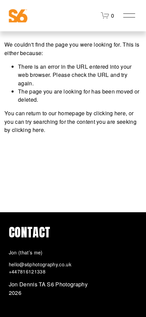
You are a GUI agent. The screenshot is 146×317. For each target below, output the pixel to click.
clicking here (110, 113)
